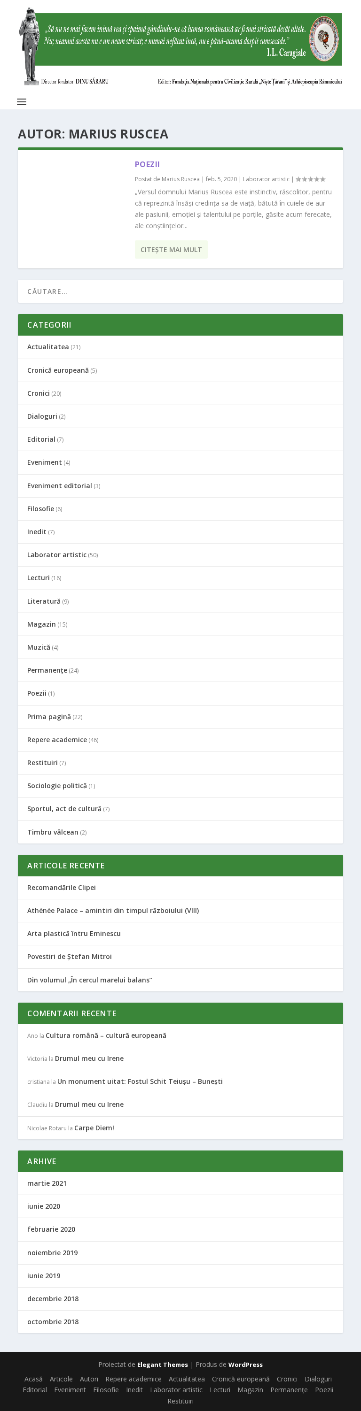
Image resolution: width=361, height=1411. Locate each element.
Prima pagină (49, 716)
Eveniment (44, 462)
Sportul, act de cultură (64, 808)
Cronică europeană (58, 370)
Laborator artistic (266, 179)
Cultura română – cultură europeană (106, 1035)
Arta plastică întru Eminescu (74, 933)
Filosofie (40, 508)
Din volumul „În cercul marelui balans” (89, 979)
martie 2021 (47, 1183)
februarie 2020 (51, 1229)
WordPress (245, 1364)
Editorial (41, 439)
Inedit (37, 531)
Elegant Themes (162, 1364)
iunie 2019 (43, 1275)
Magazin (41, 624)
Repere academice (57, 739)
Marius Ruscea (181, 179)
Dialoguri (42, 416)
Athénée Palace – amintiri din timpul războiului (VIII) (113, 910)
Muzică (38, 647)
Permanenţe (47, 670)
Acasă (33, 1378)
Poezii (147, 164)
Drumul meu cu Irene (89, 1058)
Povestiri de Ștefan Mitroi (69, 956)
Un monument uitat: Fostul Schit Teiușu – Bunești (140, 1081)
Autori (89, 1378)
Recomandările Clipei (61, 887)
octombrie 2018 (52, 1321)
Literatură (44, 601)
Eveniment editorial (59, 485)
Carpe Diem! (94, 1127)
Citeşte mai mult (171, 249)
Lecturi (38, 577)
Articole (61, 1378)
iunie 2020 (43, 1206)
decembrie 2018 (52, 1298)
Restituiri (42, 762)
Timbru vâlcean (52, 832)
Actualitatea (48, 346)
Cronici (38, 393)
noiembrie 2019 (52, 1252)
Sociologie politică (57, 785)
